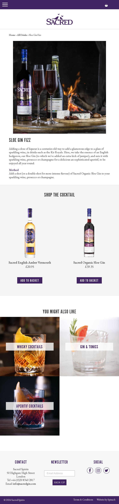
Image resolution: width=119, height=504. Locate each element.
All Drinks (22, 35)
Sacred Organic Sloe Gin (30, 262)
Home (12, 35)
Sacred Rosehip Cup (90, 262)
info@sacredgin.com (24, 483)
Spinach (111, 499)
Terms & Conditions (83, 499)
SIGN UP (59, 482)
